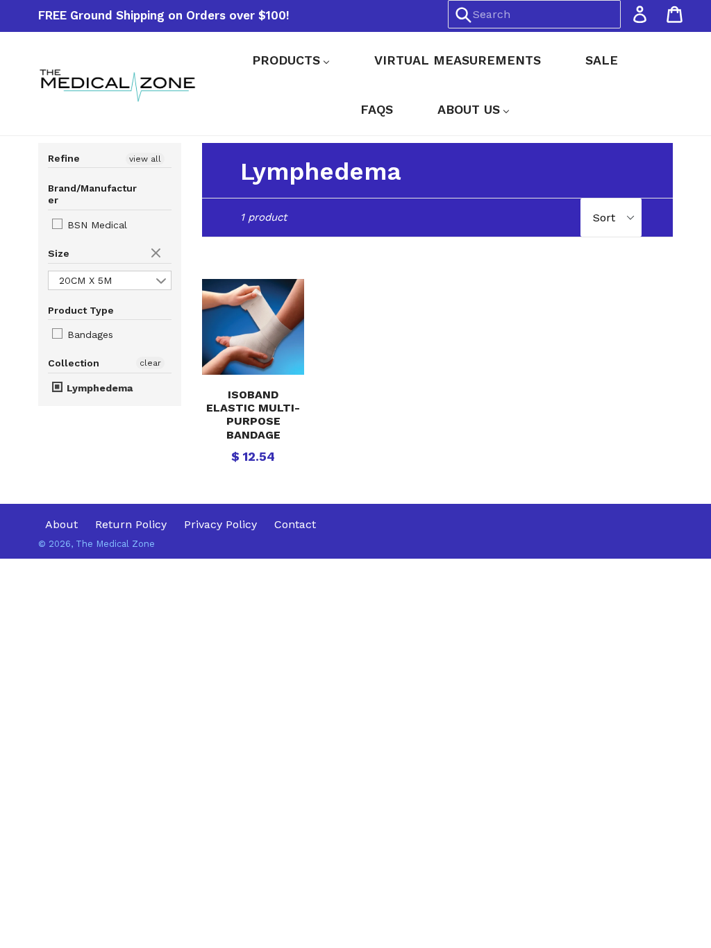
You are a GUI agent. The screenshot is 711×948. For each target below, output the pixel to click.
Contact (295, 524)
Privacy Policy (220, 524)
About (61, 524)
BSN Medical (95, 224)
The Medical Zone (115, 544)
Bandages (88, 334)
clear (158, 254)
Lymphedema (98, 387)
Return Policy (131, 524)
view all (145, 159)
